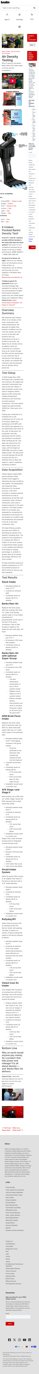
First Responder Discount (13, 1283)
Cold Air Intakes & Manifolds (14, 1192)
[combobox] (19, 7)
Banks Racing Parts (12, 1205)
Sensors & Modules (11, 1225)
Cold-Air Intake (15, 51)
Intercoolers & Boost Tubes (14, 1195)
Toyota (8, 1261)
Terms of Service (11, 1271)
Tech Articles (6, 53)
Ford (7, 1251)
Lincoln (8, 1256)
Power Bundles (10, 1187)
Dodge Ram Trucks (12, 1249)
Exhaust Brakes (10, 1202)
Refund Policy (10, 1278)
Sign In (7, 19)
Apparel (8, 1228)
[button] (19, 26)
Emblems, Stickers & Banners (15, 1230)
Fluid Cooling (10, 1197)
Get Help (19, 19)
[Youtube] (24, 1339)
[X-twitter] (14, 1339)
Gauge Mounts (10, 1223)
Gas (20, 201)
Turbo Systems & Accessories (15, 1190)
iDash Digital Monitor (12, 1217)
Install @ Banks (10, 1244)
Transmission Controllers (13, 1207)
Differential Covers (11, 1210)
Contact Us (9, 1241)
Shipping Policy (10, 1276)
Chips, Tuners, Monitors (13, 1215)
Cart (32, 19)
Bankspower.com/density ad (12, 277)
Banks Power (6, 51)
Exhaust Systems (11, 1200)
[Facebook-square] (9, 1339)
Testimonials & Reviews (13, 1268)
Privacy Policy (10, 1273)
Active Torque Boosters (13, 1212)
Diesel (14, 201)
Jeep (7, 1254)
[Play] (12, 1094)
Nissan (8, 1259)
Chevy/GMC (9, 1246)
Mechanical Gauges (12, 1220)
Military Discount (11, 1281)
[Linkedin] (29, 1339)
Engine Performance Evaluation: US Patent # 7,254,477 (12, 302)
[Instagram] (19, 1339)
